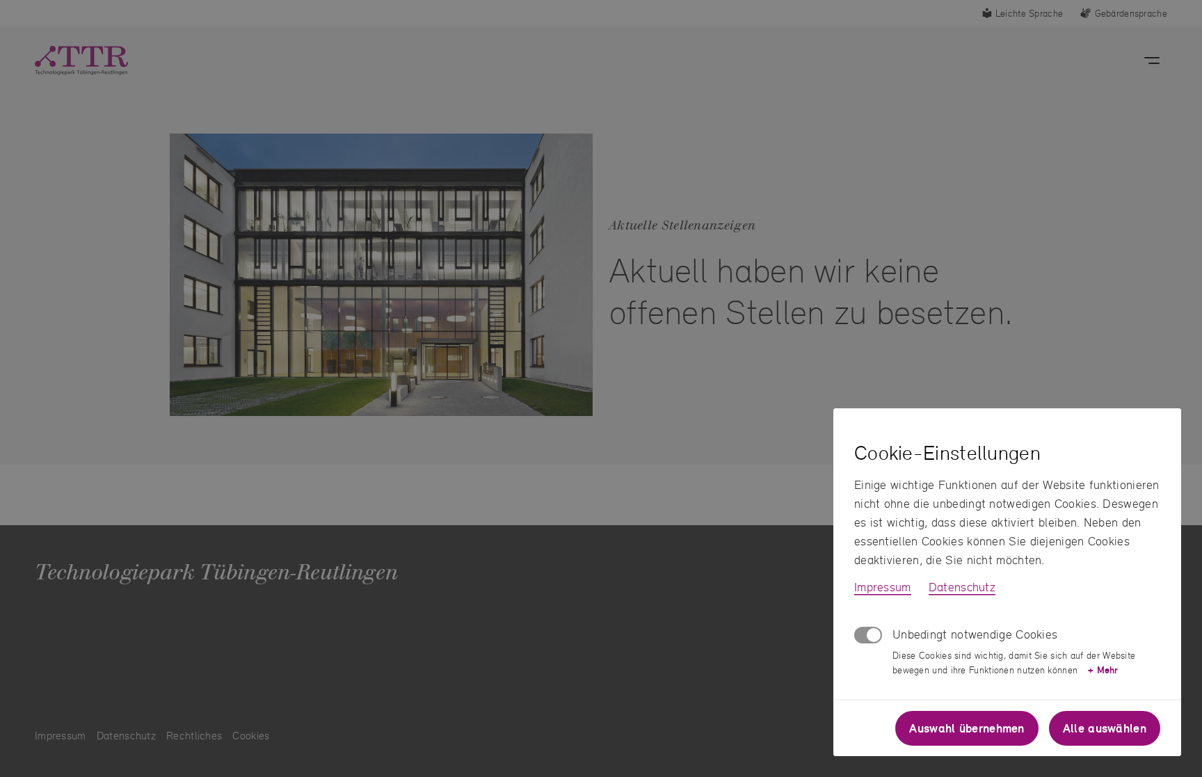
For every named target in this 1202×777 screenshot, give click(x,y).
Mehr (1103, 670)
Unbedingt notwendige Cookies (974, 634)
